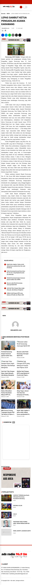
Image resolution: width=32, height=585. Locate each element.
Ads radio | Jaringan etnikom (17, 580)
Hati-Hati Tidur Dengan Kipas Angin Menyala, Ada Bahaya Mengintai (15, 289)
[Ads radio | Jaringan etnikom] (8, 8)
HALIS (15, 514)
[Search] (30, 2)
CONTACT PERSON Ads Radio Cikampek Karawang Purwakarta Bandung (21, 497)
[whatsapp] (9, 35)
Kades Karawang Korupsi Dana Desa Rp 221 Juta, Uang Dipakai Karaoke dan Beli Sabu (16, 273)
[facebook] (2, 35)
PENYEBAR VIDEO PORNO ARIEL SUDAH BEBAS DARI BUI (21, 522)
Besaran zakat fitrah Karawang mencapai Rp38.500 (14, 284)
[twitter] (6, 35)
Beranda (3, 13)
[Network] (21, 7)
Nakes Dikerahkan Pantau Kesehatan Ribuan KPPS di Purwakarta (6, 393)
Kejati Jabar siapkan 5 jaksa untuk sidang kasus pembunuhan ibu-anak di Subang (16, 266)
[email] (16, 35)
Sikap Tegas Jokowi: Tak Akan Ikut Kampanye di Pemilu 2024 (23, 393)
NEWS (8, 13)
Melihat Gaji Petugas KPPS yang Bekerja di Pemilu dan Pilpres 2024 (15, 294)
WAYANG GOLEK (17, 505)
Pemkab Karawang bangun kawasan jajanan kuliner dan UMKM (16, 278)
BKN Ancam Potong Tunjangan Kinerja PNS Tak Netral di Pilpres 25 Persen (8, 412)
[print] (13, 35)
